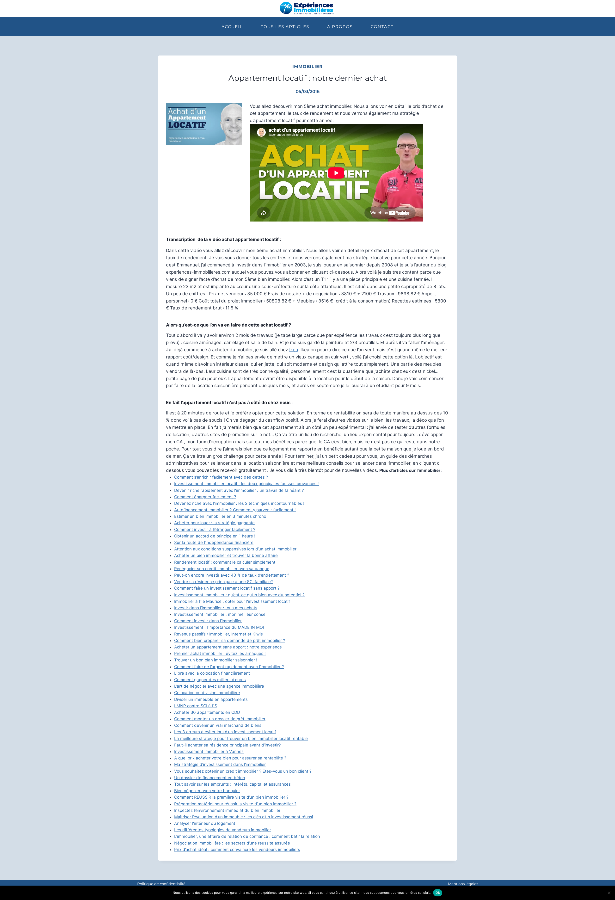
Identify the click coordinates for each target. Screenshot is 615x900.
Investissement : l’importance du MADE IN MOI (219, 627)
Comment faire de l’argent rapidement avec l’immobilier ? (229, 666)
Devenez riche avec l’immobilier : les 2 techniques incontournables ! (239, 503)
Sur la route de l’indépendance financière (213, 542)
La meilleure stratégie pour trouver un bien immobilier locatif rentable (241, 738)
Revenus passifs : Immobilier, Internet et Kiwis (218, 634)
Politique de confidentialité (161, 884)
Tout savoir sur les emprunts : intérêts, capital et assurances (232, 784)
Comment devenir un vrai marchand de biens (217, 725)
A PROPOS (340, 26)
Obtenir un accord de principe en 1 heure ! (214, 536)
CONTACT (382, 26)
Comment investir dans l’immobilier (208, 620)
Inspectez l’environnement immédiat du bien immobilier (227, 810)
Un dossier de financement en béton (209, 777)
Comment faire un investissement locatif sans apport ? (227, 588)
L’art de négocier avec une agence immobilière (219, 686)
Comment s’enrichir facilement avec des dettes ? (221, 477)
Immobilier (307, 66)
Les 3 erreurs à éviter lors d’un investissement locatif (225, 731)
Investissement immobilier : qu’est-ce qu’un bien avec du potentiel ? (239, 594)
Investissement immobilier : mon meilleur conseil (220, 614)
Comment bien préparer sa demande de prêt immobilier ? (229, 640)
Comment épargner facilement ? (205, 496)
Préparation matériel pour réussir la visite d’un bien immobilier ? (235, 803)
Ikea (293, 349)
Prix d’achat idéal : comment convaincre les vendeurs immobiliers (237, 849)
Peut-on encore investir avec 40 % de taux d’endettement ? (231, 575)
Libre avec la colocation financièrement (212, 673)
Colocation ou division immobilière (207, 692)
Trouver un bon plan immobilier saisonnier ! (215, 660)
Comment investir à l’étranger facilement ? (214, 529)
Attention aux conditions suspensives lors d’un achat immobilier (235, 549)
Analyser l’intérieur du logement (204, 823)
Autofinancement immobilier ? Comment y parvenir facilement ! (235, 509)
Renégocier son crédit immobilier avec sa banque (221, 568)
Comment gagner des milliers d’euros (210, 679)
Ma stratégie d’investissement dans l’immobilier (220, 764)
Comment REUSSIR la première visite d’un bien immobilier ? (231, 797)
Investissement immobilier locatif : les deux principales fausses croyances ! (246, 483)
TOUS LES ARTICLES (285, 26)
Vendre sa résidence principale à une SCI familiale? (223, 581)
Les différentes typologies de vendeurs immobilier (222, 829)
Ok (438, 892)
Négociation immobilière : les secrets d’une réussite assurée (232, 843)
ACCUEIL (232, 26)
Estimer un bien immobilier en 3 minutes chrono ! (221, 516)
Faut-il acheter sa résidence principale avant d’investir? (227, 745)
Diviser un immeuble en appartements (211, 699)
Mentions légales (463, 884)
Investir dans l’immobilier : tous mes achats (215, 607)
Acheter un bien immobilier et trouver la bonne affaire (226, 555)
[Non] (609, 892)
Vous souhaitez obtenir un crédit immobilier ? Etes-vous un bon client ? (243, 771)
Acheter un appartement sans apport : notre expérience (228, 647)
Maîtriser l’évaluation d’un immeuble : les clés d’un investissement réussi (243, 816)
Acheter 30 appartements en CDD (207, 712)
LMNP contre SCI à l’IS (195, 705)
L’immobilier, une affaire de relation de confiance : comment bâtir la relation (247, 836)
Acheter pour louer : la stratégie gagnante (214, 522)
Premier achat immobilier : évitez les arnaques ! (220, 653)
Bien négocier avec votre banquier (207, 790)
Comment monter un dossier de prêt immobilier (219, 718)
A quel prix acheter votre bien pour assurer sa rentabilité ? (230, 758)
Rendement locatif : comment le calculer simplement (224, 562)
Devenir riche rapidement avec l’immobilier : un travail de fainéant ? (239, 490)
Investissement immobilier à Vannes (209, 751)
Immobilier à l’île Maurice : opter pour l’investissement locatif (232, 601)
